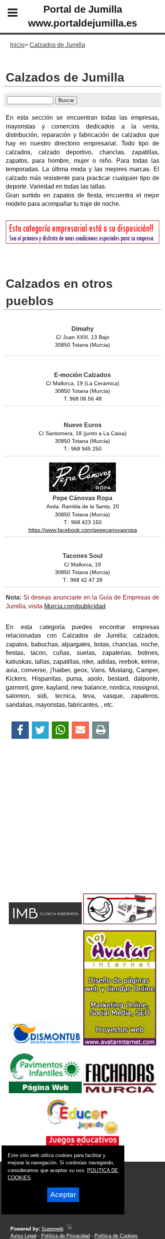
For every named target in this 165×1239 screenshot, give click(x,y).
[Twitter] (40, 730)
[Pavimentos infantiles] (45, 1091)
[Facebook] (20, 730)
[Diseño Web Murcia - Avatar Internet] (69, 1229)
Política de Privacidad (65, 1236)
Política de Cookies (116, 1236)
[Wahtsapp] (60, 730)
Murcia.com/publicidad (75, 606)
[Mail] (80, 730)
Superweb (52, 1229)
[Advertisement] (70, 829)
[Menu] (6, 14)
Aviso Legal (23, 1236)
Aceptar (63, 1195)
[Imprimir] (100, 730)
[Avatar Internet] (119, 1043)
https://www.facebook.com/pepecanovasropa (82, 530)
